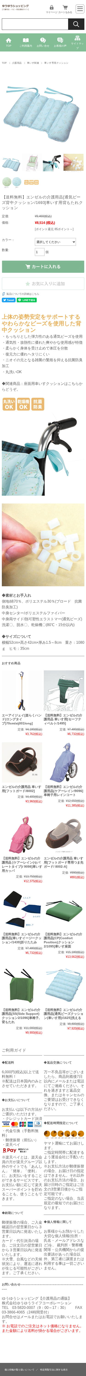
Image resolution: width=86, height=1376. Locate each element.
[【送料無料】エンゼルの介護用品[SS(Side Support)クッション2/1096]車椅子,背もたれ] (22, 985)
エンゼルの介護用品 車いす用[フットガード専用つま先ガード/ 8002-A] (63, 862)
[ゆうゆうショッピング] (15, 9)
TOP (8, 45)
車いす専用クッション (56, 63)
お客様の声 (60, 45)
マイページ (51, 12)
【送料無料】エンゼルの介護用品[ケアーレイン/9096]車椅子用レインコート (63, 791)
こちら (73, 384)
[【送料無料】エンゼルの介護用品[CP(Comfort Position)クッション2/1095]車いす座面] (64, 909)
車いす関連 (33, 63)
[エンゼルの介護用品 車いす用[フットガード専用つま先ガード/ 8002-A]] (64, 834)
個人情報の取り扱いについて (19, 1369)
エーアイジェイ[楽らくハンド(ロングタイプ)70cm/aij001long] (22, 719)
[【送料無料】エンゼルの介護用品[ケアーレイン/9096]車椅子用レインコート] (64, 762)
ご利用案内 (25, 45)
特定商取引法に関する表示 (54, 1369)
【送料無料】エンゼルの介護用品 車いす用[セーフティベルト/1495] (63, 719)
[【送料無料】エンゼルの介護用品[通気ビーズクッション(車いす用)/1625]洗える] (64, 985)
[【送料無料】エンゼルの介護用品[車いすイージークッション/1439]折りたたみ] (22, 909)
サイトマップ (77, 45)
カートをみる (65, 12)
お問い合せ (43, 45)
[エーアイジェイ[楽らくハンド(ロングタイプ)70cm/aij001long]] (22, 690)
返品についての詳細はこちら (22, 293)
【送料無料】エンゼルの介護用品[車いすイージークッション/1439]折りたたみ (22, 938)
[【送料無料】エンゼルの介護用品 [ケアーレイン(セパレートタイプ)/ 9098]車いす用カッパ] (22, 834)
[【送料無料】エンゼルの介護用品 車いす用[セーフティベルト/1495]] (64, 690)
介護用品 (17, 63)
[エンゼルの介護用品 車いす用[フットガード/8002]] (22, 762)
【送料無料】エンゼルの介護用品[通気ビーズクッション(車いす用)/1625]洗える (63, 1014)
